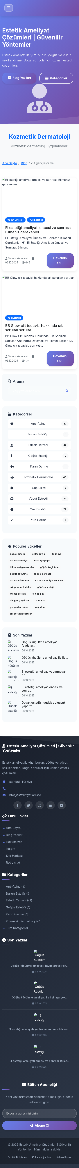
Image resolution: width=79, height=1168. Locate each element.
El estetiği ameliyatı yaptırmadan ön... (44, 673)
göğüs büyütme (19, 573)
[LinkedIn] (50, 805)
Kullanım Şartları (41, 1157)
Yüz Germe (48, 520)
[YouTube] (62, 805)
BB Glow (56, 554)
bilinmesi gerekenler (22, 567)
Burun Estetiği (47, 434)
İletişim (10, 848)
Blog (24, 163)
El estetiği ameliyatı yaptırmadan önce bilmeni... (40, 1029)
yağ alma (40, 607)
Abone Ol (42, 1125)
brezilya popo (42, 560)
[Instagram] (39, 805)
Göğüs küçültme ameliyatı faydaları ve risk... (39, 965)
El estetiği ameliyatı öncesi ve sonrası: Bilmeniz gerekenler (38, 229)
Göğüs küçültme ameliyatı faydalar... (40, 643)
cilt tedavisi (39, 554)
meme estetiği (18, 593)
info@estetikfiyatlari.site (25, 795)
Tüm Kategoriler (17, 928)
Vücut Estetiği (47, 498)
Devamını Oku (60, 260)
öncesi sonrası (42, 573)
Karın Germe (48, 466)
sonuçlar (40, 600)
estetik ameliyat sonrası (49, 580)
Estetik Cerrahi (47, 445)
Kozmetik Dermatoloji (45, 477)
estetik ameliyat (19, 560)
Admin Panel (63, 1157)
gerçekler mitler (19, 607)
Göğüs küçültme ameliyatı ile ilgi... (45, 657)
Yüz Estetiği (48, 509)
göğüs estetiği (45, 587)
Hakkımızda (14, 842)
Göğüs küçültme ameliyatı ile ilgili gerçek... (39, 997)
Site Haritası (14, 856)
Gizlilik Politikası (17, 1157)
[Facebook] (17, 805)
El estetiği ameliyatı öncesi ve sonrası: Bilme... (39, 1060)
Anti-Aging (49, 423)
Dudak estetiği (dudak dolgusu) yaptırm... (43, 704)
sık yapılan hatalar (20, 587)
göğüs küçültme (49, 567)
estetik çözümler (19, 580)
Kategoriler (58, 78)
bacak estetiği (18, 554)
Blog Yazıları (21, 78)
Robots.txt (13, 862)
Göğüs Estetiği (47, 456)
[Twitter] (28, 805)
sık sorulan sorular (21, 613)
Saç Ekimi (49, 488)
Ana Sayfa (9, 163)
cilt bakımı (38, 593)
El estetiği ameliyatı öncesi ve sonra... (42, 688)
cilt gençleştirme (20, 600)
